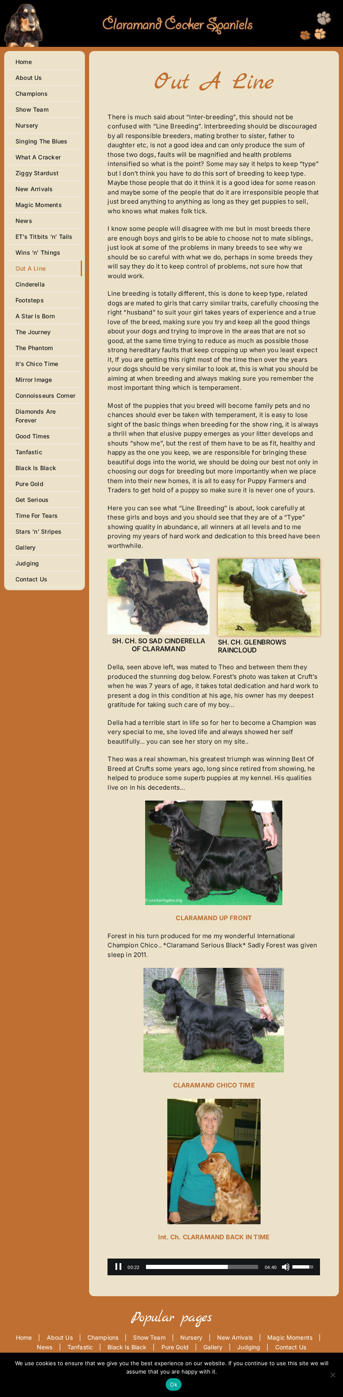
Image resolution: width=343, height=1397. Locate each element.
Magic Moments (289, 1337)
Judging (248, 1347)
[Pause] (118, 1267)
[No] (332, 1375)
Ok (173, 1384)
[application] (214, 1267)
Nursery (191, 1337)
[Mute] (286, 1267)
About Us (60, 1337)
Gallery (213, 1347)
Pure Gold (175, 1347)
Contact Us (291, 1347)
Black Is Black (127, 1347)
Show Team (149, 1337)
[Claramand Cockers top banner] (171, 6)
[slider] (202, 1267)
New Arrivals (235, 1337)
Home (24, 1337)
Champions (102, 1337)
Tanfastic (80, 1347)
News (45, 1347)
